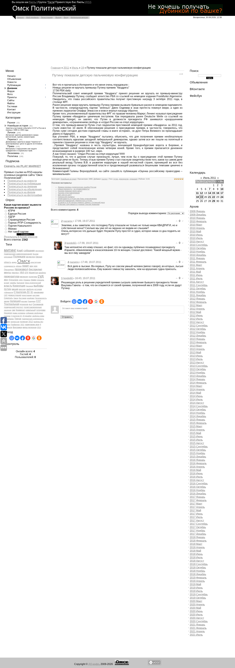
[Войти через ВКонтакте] (17, 338)
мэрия (6, 283)
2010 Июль (196, 238)
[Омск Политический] (122, 664)
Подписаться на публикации (24, 183)
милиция (24, 277)
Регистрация (47, 17)
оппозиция (8, 257)
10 (221, 189)
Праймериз (15, 325)
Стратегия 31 (16, 316)
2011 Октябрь (198, 288)
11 (197, 193)
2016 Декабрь (198, 493)
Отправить (67, 317)
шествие (35, 295)
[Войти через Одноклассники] (39, 338)
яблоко (19, 266)
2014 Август (197, 403)
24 (221, 197)
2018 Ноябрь (197, 571)
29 (213, 201)
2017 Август (197, 520)
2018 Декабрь (198, 574)
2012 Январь (197, 298)
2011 (22, 325)
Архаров (29, 286)
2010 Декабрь (198, 255)
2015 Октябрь (198, 450)
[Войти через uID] (11, 338)
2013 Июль (196, 359)
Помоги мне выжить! (66, 197)
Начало (20, 17)
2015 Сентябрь (199, 446)
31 (31, 292)
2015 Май (195, 433)
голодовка (40, 310)
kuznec (104, 179)
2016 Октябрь (198, 487)
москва (24, 301)
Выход (58, 17)
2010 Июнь (196, 234)
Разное (11, 122)
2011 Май (195, 271)
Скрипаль (8, 298)
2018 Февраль (198, 540)
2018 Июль (196, 557)
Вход (66, 17)
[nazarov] (55, 223)
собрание (29, 250)
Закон (15, 298)
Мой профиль (32, 17)
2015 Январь (197, 419)
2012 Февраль (198, 302)
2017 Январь (197, 497)
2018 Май (195, 550)
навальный (31, 310)
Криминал (20, 310)
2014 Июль (196, 399)
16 (217, 193)
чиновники (38, 292)
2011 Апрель (197, 268)
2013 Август (197, 362)
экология (7, 310)
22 (213, 197)
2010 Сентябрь (199, 245)
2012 (30, 322)
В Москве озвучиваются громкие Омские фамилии (78, 204)
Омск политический (33, 283)
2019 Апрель (197, 581)
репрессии (15, 322)
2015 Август (197, 443)
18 (197, 197)
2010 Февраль (198, 221)
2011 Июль (196, 278)
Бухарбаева (9, 319)
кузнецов (24, 304)
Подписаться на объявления (25, 189)
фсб (30, 304)
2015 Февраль (198, 423)
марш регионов (29, 327)
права (33, 280)
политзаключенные (33, 307)
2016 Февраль (198, 463)
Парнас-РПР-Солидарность (24, 222)
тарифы (13, 283)
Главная (56, 67)
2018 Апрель (197, 547)
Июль (75, 67)
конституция (36, 262)
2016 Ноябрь (197, 490)
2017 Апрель (197, 507)
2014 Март (196, 386)
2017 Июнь (196, 513)
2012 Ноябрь (197, 332)
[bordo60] (58, 245)
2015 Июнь (196, 436)
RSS (88, 2)
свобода (30, 289)
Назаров (8, 313)
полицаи (24, 322)
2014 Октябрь (198, 409)
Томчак (17, 319)
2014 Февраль (198, 382)
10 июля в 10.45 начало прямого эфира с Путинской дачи (81, 202)
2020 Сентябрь (199, 621)
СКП (6, 295)
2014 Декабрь (198, 416)
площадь (40, 280)
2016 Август (197, 480)
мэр (35, 266)
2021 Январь (197, 624)
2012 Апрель (197, 308)
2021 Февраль (198, 628)
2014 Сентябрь (199, 406)
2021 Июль (196, 634)
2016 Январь (197, 460)
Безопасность (41, 298)
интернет (39, 251)
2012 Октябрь (198, 329)
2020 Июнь (196, 611)
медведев (30, 257)
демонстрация (14, 295)
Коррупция (19, 285)
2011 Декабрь (198, 295)
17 (221, 193)
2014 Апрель (197, 389)
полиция (15, 301)
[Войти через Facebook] (22, 338)
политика (33, 277)
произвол (21, 269)
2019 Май (195, 584)
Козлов (35, 254)
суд (40, 276)
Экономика (13, 153)
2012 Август (197, 322)
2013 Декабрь (198, 376)
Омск (23, 261)
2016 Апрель (197, 466)
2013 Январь (197, 339)
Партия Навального (20, 225)
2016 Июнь (196, 473)
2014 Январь (197, 379)
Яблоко (12, 228)
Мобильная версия (79, 17)
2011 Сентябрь (199, 285)
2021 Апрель (197, 631)
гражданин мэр (32, 324)
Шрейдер (42, 273)
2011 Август (197, 282)
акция (15, 289)
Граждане (31, 301)
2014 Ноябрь (197, 413)
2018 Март (196, 544)
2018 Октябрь (198, 567)
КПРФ (11, 210)
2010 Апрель (197, 228)
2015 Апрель (197, 429)
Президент (9, 270)
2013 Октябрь (198, 369)
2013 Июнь (196, 355)
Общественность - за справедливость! (74, 189)
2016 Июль (196, 476)
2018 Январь (197, 537)
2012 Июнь (196, 315)
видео (14, 262)
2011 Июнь (196, 275)
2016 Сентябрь (199, 483)
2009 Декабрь (198, 214)
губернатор (8, 292)
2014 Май (195, 392)
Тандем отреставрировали (69, 193)
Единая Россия (17, 213)
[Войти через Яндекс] (28, 338)
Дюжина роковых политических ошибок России (77, 187)
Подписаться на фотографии (25, 195)
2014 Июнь (196, 396)
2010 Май (195, 231)
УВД (22, 272)
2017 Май (195, 510)
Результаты (11, 236)
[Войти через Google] (33, 338)
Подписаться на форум (21, 192)
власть (8, 285)
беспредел (35, 269)
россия (22, 289)
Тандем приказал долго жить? (70, 191)
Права (10, 146)
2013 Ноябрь (197, 372)
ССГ (38, 301)
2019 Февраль (198, 577)
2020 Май (195, 608)
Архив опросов (28, 236)
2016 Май (195, 470)
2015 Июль (196, 440)
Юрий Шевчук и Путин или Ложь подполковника (77, 199)
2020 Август (197, 618)
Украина (26, 280)
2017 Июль (196, 517)
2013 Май (195, 352)
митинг (10, 250)
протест (15, 272)
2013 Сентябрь (199, 366)
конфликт (31, 298)
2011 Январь (197, 258)
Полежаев (19, 256)
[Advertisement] (96, 43)
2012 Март (196, 305)
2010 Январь (197, 218)
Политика (12, 156)
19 (82, 67)
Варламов (17, 327)
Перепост (12, 139)
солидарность (9, 266)
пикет (25, 265)
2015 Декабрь (198, 456)
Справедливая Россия (21, 219)
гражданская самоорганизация (18, 254)
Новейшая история (17, 125)
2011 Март (196, 265)
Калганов (20, 283)
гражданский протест (13, 307)
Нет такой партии (18, 231)
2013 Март (196, 345)
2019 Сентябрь (199, 594)
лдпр (21, 280)
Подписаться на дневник (22, 186)
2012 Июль (196, 319)
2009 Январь (197, 211)
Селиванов (38, 304)
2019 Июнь (196, 587)
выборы (38, 285)
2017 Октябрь (198, 527)
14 (209, 193)
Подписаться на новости (22, 180)
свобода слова (38, 316)
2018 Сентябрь (199, 564)
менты (7, 272)
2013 (39, 327)
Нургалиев (13, 280)
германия (133, 179)
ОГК (26, 273)
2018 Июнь (196, 554)
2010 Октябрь (198, 248)
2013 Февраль (198, 342)
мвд (31, 266)
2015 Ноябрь (197, 453)
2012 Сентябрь (199, 325)
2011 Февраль (198, 261)
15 (213, 193)
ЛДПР (11, 216)
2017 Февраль (198, 500)
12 (201, 193)
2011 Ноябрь (197, 292)
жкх (6, 279)
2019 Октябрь (198, 597)
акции (6, 301)
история (38, 289)
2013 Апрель (197, 349)
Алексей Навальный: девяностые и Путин (75, 200)
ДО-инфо (93, 664)
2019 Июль (196, 591)
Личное (11, 132)
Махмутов (33, 273)
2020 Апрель (197, 604)
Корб (20, 250)
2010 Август (197, 241)
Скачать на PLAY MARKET (22, 166)
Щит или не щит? (65, 195)
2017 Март (196, 503)
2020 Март (196, 601)
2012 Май (195, 312)
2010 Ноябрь (197, 251)
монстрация (27, 295)
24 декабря (27, 316)
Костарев (22, 298)
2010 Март (196, 224)
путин (7, 289)
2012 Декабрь (198, 335)
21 (209, 197)
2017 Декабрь (198, 534)
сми (13, 310)
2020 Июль (196, 614)
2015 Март (196, 426)
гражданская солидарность (33, 319)
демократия (124, 179)
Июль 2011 (209, 178)
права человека (18, 313)
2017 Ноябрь (197, 530)
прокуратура (11, 276)
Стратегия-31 (22, 292)
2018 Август (197, 560)
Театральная (11, 304)
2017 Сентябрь (199, 524)
